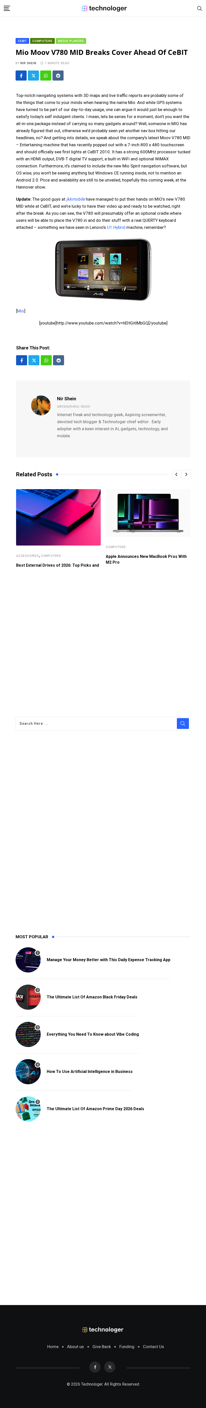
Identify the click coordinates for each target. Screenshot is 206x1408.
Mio (20, 310)
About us (75, 1346)
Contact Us (153, 1346)
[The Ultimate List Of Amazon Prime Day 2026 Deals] (28, 1109)
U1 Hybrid (116, 227)
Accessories (27, 556)
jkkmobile (75, 199)
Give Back (101, 1346)
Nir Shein (28, 63)
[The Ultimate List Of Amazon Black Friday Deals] (28, 997)
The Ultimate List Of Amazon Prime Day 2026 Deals (95, 1108)
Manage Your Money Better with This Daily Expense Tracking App (108, 959)
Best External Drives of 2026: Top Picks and (57, 565)
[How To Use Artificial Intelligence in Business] (28, 1071)
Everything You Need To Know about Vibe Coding (93, 1034)
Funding (126, 1346)
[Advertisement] (103, 644)
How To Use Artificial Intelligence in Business (90, 1071)
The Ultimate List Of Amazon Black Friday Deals (92, 997)
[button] (176, 474)
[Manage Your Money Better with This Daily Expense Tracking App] (28, 959)
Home (53, 1346)
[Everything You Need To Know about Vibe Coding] (28, 1034)
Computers (51, 556)
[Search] (199, 8)
